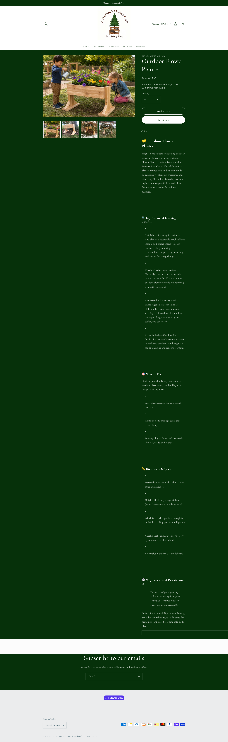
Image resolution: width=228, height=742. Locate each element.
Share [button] (147, 131)
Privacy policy (91, 736)
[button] (46, 23)
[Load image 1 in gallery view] (52, 129)
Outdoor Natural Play (57, 736)
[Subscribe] (138, 676)
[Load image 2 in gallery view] (70, 129)
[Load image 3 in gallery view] (89, 129)
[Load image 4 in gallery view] (107, 129)
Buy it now (163, 119)
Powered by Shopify (74, 736)
